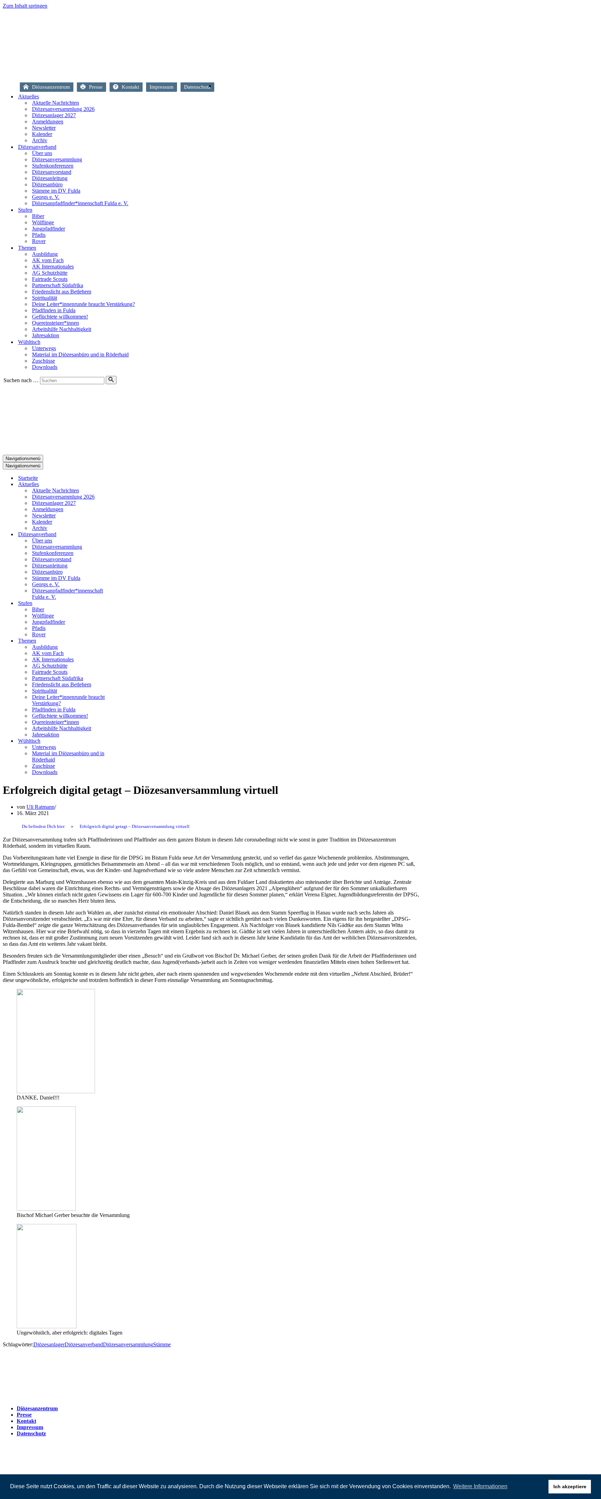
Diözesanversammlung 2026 (63, 109)
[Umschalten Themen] (124, 641)
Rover (39, 241)
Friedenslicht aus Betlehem (61, 292)
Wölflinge (43, 222)
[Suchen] (111, 380)
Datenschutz (197, 87)
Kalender (42, 134)
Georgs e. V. (45, 197)
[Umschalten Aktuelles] (124, 484)
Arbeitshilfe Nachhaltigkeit (61, 329)
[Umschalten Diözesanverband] (124, 535)
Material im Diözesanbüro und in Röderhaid (80, 354)
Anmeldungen (47, 121)
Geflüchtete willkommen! (60, 317)
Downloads (44, 367)
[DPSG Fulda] (167, 73)
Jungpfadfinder (48, 229)
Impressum (162, 87)
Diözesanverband (84, 1344)
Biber (38, 216)
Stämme (162, 1344)
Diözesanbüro (47, 184)
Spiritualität (44, 298)
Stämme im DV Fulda (56, 191)
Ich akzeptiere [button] (569, 1486)
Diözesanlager (49, 1344)
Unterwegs (44, 348)
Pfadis (39, 235)
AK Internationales (53, 266)
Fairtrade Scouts (49, 279)
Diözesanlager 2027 (54, 115)
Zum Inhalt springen (25, 6)
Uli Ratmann (40, 807)
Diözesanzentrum (51, 87)
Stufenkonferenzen (52, 166)
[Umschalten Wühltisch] (124, 741)
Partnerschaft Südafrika (57, 285)
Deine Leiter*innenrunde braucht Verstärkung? (83, 304)
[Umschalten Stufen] (124, 603)
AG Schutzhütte (49, 273)
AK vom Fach (48, 260)
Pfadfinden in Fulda (53, 310)
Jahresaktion (45, 335)
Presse (96, 87)
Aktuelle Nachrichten (55, 103)
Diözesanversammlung (57, 159)
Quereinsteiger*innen (55, 323)
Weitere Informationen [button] (480, 1486)
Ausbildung (45, 254)
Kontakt (130, 87)
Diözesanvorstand (51, 172)
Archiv (39, 140)
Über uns (42, 153)
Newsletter (44, 128)
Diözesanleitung (49, 178)
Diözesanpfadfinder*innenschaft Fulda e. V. (80, 203)
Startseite (221, 87)
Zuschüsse (43, 361)
